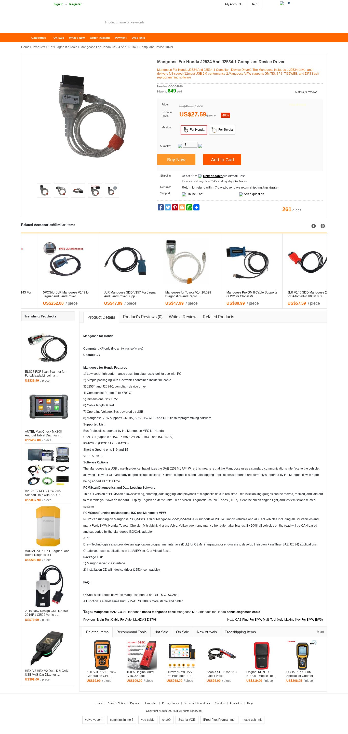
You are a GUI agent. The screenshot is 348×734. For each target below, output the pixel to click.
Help (254, 4)
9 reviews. (311, 92)
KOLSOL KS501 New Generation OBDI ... (101, 674)
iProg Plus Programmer (219, 720)
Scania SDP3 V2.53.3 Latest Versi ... (222, 674)
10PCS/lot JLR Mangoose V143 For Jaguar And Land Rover (295, 294)
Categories (38, 37)
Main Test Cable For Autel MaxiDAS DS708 (127, 619)
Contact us (236, 702)
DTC (233, 500)
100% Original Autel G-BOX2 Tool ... (140, 674)
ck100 (166, 720)
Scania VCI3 (187, 720)
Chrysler (135, 525)
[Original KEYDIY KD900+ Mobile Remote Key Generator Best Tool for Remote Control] (261, 655)
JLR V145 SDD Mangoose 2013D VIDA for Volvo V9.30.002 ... (111, 294)
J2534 (106, 386)
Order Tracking (100, 37)
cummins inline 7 (121, 720)
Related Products (218, 317)
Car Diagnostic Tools (62, 47)
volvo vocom (93, 720)
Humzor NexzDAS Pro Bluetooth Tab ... (180, 674)
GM (125, 418)
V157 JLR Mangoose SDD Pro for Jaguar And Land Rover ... (233, 294)
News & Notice (116, 702)
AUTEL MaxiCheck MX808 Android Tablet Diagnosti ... (43, 433)
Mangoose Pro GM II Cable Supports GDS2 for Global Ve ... (51, 294)
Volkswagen (187, 525)
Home (27, 38)
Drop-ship (138, 37)
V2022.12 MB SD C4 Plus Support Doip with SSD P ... (44, 493)
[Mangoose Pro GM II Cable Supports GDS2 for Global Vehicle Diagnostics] (54, 261)
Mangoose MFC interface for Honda (201, 612)
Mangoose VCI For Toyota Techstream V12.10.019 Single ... (175, 294)
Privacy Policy (170, 702)
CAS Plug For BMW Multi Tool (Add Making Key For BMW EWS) (279, 619)
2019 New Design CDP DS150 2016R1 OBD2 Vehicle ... (46, 613)
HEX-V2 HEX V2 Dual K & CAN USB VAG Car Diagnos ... (46, 672)
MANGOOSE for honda (125, 612)
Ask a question (254, 194)
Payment (121, 37)
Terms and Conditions (197, 702)
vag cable (148, 720)
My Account (233, 4)
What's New (77, 37)
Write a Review (182, 317)
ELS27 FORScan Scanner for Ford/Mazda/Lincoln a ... (45, 373)
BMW (103, 525)
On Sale (58, 37)
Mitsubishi (150, 525)
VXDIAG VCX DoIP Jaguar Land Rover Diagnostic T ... (47, 553)
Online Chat (195, 194)
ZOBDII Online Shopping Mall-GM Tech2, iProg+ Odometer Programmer (62, 23)
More (320, 632)
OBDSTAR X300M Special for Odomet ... (301, 674)
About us (220, 702)
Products (39, 47)
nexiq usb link (252, 720)
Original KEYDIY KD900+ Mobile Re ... (261, 674)
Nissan (163, 525)
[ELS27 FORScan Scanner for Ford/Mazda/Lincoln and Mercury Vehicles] (48, 347)
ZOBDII (173, 710)
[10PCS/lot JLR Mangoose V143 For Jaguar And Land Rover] (299, 261)
